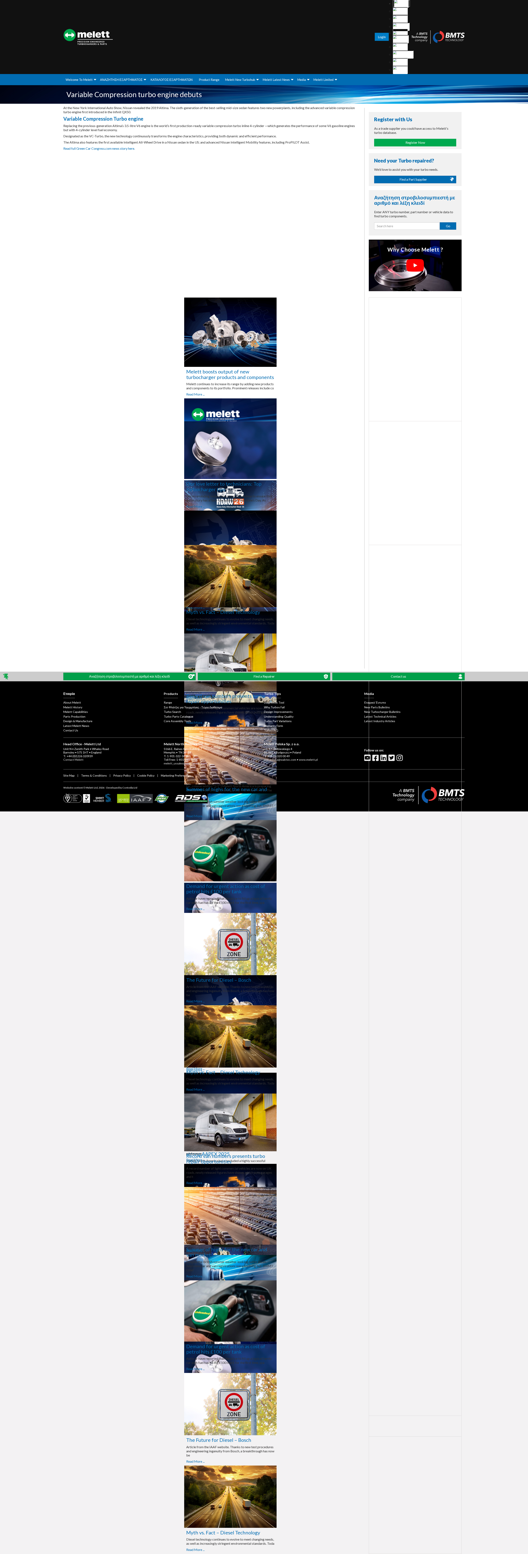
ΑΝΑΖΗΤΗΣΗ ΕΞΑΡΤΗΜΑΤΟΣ (121, 79)
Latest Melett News (76, 726)
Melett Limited (323, 79)
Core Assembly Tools (177, 721)
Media (301, 79)
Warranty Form (273, 726)
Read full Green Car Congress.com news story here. (99, 148)
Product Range (209, 79)
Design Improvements (278, 711)
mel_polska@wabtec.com (280, 759)
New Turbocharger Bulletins (382, 711)
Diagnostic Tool (274, 702)
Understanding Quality (278, 716)
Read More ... (195, 394)
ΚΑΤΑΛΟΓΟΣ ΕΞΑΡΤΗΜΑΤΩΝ (172, 79)
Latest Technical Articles (380, 716)
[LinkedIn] (384, 759)
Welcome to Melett (79, 79)
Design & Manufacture (77, 721)
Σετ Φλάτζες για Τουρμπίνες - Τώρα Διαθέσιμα (193, 707)
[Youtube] (368, 759)
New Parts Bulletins (377, 707)
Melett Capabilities (75, 711)
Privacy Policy (122, 775)
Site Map (69, 775)
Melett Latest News (276, 79)
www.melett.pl (308, 759)
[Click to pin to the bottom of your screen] (6, 676)
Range (168, 702)
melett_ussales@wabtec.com (183, 763)
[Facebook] (376, 759)
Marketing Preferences (176, 775)
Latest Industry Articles (379, 721)
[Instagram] (400, 759)
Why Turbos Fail (274, 707)
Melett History (72, 707)
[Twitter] (392, 759)
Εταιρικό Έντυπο (375, 702)
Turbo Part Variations (278, 721)
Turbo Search (172, 711)
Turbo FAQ (271, 730)
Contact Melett (73, 759)
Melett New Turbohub (240, 79)
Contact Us (70, 730)
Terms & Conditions (94, 775)
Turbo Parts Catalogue (178, 716)
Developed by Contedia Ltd (121, 787)
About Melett (72, 702)
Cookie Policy (145, 775)
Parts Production (74, 716)
